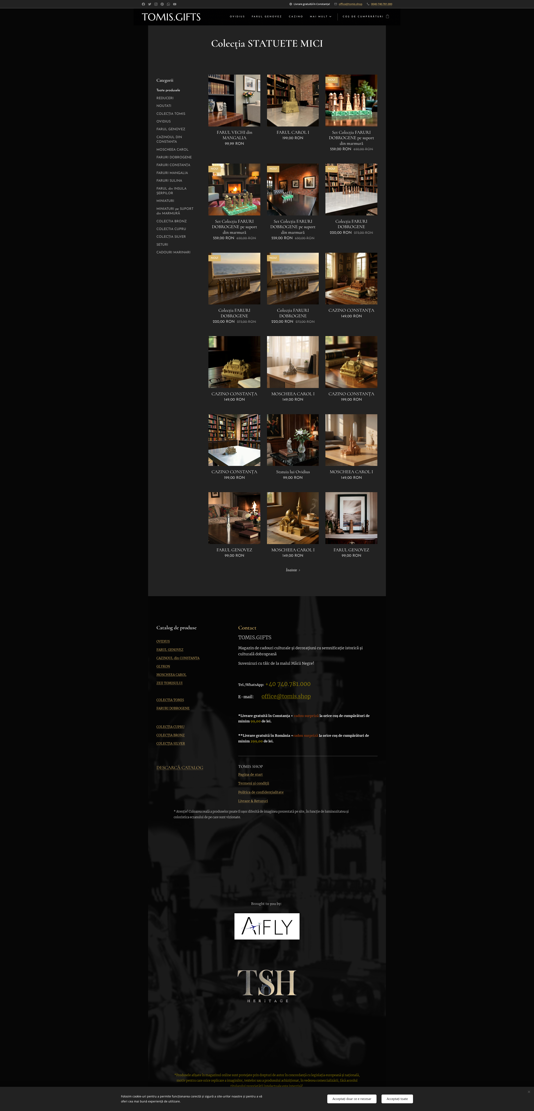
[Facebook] (143, 4)
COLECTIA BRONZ (171, 221)
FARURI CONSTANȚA (173, 165)
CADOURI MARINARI (173, 252)
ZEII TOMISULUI (169, 683)
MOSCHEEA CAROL (172, 149)
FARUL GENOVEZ (170, 129)
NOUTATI (163, 106)
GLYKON (163, 666)
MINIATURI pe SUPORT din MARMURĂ (174, 211)
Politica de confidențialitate (261, 792)
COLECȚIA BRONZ (170, 735)
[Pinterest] (162, 4)
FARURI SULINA (169, 181)
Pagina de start (250, 774)
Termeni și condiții (253, 783)
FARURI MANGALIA (172, 173)
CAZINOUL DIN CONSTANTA (169, 140)
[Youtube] (174, 4)
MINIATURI (165, 201)
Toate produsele (168, 90)
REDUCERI (165, 98)
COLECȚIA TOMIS (170, 114)
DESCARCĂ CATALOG (179, 768)
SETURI (162, 244)
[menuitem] (238, 17)
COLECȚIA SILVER (171, 237)
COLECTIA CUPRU (171, 229)
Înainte (291, 570)
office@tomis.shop (350, 4)
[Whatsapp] (168, 4)
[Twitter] (149, 4)
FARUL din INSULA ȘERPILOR (171, 191)
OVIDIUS (163, 121)
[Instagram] (156, 4)
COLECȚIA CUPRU (170, 727)
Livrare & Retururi (253, 801)
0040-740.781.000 (381, 4)
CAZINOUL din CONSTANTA (177, 658)
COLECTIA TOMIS (170, 700)
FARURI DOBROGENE (174, 157)
